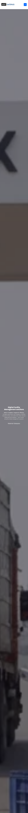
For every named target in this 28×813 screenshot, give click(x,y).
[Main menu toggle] (25, 4)
